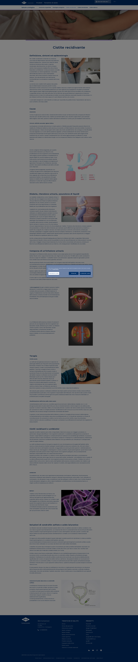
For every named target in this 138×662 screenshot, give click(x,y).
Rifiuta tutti (73, 273)
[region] (69, 271)
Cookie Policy (55, 269)
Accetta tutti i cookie (85, 273)
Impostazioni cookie (54, 273)
